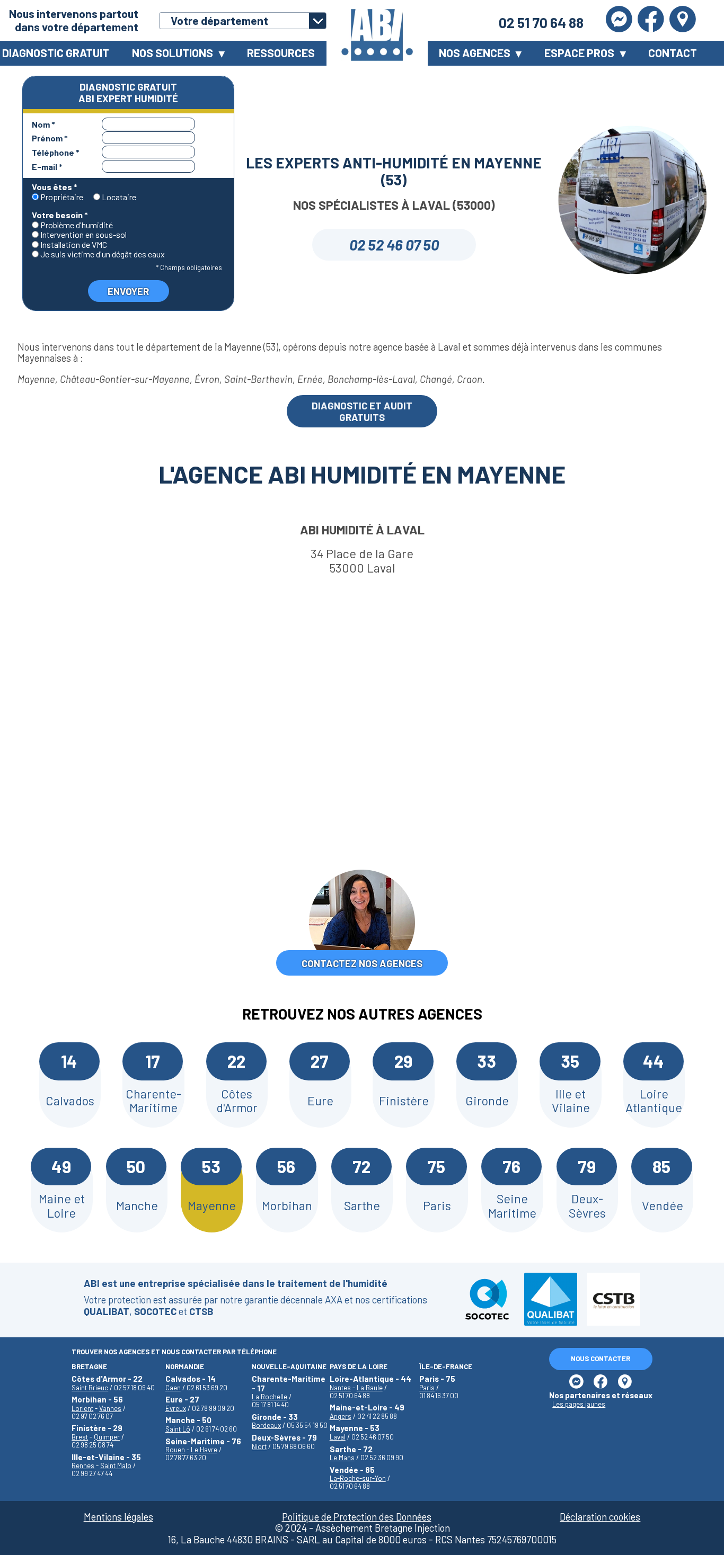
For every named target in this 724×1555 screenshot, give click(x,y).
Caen (173, 1387)
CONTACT (672, 52)
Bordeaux (266, 1425)
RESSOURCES (281, 52)
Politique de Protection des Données (356, 1516)
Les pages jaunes (578, 1404)
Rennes (83, 1465)
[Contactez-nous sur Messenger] (619, 20)
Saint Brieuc (90, 1387)
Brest (80, 1437)
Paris (427, 1387)
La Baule (370, 1387)
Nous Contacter (600, 1358)
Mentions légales (118, 1516)
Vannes (110, 1408)
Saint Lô (177, 1429)
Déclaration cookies (600, 1516)
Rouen (175, 1449)
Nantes (340, 1387)
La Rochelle (269, 1396)
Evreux (175, 1408)
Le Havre (204, 1449)
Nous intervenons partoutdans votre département (73, 20)
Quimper (107, 1437)
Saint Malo (115, 1465)
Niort (259, 1446)
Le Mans (342, 1457)
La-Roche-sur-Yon (358, 1478)
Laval (338, 1437)
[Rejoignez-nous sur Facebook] (651, 20)
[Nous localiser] (683, 20)
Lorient (82, 1408)
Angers (340, 1416)
